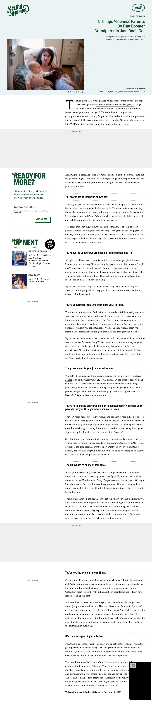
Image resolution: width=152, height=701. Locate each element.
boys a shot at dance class (93, 108)
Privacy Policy (17, 212)
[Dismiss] (148, 663)
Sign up (39, 219)
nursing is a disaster (94, 316)
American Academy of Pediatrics (86, 312)
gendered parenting (107, 212)
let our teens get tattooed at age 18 (82, 112)
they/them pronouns (82, 584)
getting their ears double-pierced (110, 655)
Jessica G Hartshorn (136, 88)
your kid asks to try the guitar (102, 443)
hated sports (129, 424)
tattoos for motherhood (126, 108)
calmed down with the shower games (115, 104)
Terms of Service (44, 211)
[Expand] (132, 663)
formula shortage (110, 354)
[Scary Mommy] (18, 10)
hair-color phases (124, 670)
